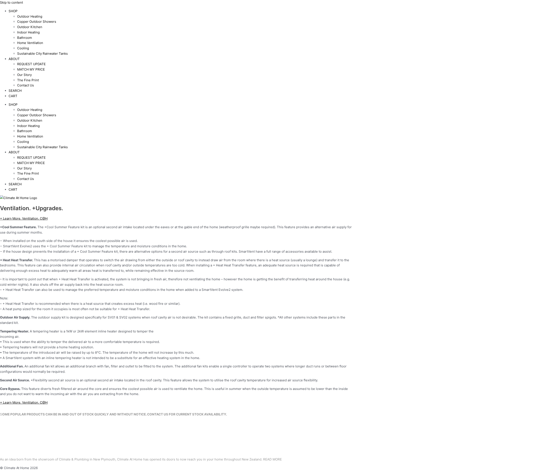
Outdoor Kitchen (29, 27)
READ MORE (272, 459)
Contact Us (25, 85)
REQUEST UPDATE (31, 64)
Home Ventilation (30, 43)
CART (13, 96)
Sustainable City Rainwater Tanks (42, 53)
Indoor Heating (28, 32)
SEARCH (15, 91)
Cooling (23, 48)
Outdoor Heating (29, 16)
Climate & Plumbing (74, 459)
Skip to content (11, 2)
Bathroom (24, 38)
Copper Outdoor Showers (36, 22)
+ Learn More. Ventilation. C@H (24, 218)
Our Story (24, 75)
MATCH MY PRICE (31, 69)
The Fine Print (28, 80)
